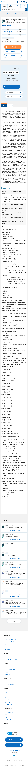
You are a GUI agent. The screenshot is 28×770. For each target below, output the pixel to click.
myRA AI (7, 717)
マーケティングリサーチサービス (11, 659)
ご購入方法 (7, 672)
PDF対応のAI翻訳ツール (10, 669)
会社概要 (6, 692)
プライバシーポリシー (14, 760)
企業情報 (6, 688)
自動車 (16, 13)
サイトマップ (8, 760)
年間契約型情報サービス (10, 644)
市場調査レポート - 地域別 (10, 641)
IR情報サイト (7, 702)
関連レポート (10, 105)
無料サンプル (7, 667)
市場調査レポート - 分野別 (10, 639)
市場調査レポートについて (9, 13)
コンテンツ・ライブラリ (9, 704)
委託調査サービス (8, 657)
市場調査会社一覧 (8, 646)
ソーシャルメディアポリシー (14, 763)
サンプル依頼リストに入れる (15, 530)
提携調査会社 (7, 699)
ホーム (3, 13)
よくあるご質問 (8, 674)
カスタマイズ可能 (8, 42)
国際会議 (6, 727)
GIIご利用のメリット (9, 649)
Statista (6, 714)
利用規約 (20, 760)
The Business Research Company (7, 32)
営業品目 (6, 694)
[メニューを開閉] (26, 2)
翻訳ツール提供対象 (19, 42)
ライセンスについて (10, 83)
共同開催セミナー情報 (9, 684)
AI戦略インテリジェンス (9, 712)
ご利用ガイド (7, 663)
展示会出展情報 (8, 682)
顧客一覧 (6, 697)
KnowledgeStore (9, 719)
